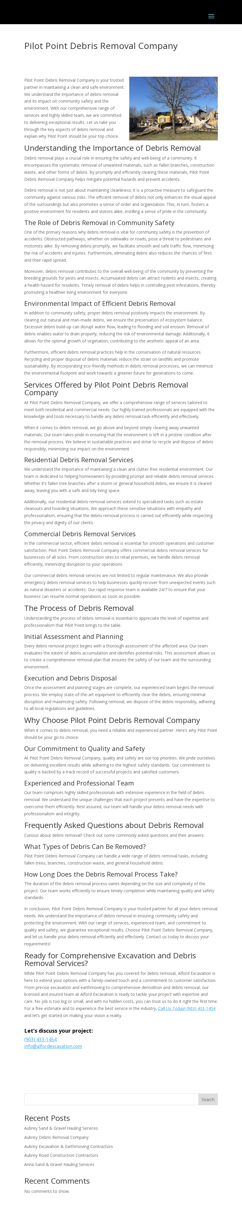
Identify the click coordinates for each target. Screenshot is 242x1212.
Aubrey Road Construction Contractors (61, 1155)
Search (208, 1099)
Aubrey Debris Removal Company (56, 1137)
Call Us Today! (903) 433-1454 (186, 1008)
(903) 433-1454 (40, 1039)
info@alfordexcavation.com (53, 1046)
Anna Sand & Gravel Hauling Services (59, 1164)
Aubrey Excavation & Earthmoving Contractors (68, 1146)
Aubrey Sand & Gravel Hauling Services (61, 1128)
